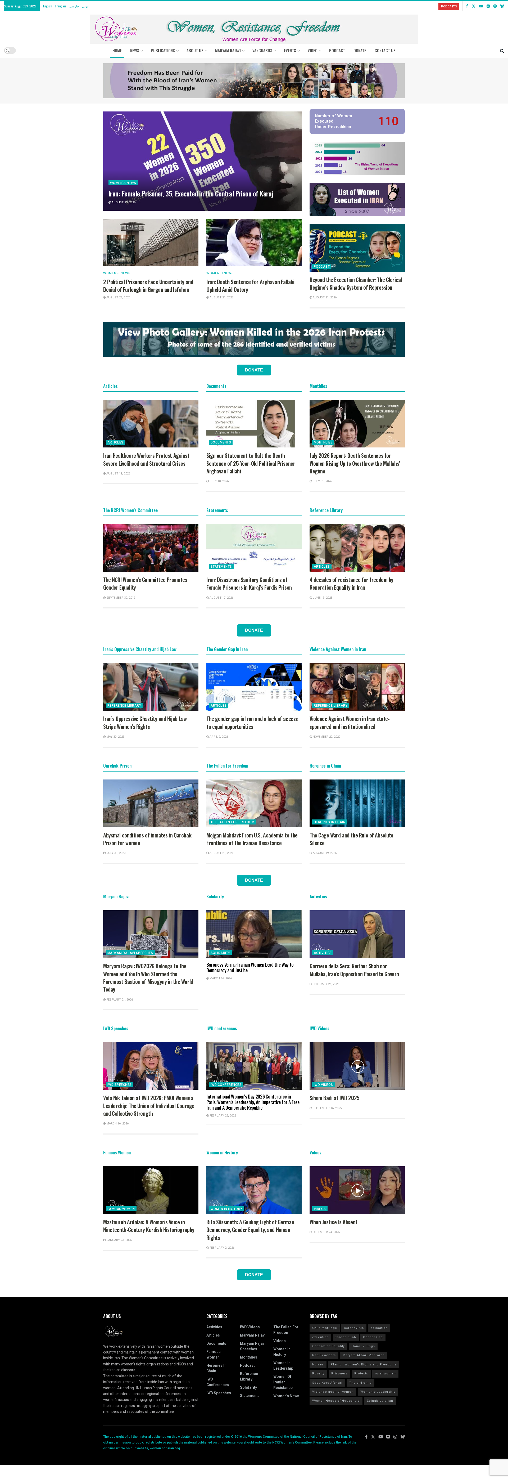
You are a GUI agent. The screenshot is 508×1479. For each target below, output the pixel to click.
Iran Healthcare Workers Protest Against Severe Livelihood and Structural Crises (146, 459)
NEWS (134, 50)
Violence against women (332, 1392)
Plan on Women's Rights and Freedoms (364, 1364)
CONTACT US (385, 50)
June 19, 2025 (322, 597)
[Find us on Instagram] (495, 6)
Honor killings (363, 1346)
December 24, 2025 (326, 1232)
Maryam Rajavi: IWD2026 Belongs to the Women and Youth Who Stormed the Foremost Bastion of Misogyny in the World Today (148, 977)
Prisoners (339, 1373)
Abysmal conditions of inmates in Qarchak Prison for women (147, 839)
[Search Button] (502, 50)
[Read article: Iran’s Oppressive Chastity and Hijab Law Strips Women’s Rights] (150, 687)
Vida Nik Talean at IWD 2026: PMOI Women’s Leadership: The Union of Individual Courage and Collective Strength (148, 1105)
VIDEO (313, 50)
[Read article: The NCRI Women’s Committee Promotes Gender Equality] (150, 548)
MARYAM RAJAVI (228, 50)
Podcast (322, 266)
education (379, 1328)
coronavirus (354, 1328)
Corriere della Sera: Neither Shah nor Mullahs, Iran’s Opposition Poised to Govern (354, 970)
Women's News (123, 183)
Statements (221, 566)
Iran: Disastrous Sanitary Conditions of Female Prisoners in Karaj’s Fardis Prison (249, 583)
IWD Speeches (119, 1084)
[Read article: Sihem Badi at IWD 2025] (357, 1066)
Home (117, 50)
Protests (361, 1373)
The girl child (360, 1383)
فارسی (74, 6)
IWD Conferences (226, 1084)
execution (320, 1337)
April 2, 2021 (218, 736)
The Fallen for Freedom (233, 822)
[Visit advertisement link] (254, 80)
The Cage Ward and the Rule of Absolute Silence (351, 839)
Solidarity (220, 953)
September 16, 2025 (327, 1108)
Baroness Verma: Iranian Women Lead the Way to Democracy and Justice (250, 967)
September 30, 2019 (120, 597)
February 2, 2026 (221, 1247)
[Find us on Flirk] (488, 6)
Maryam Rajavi (253, 1335)
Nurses (318, 1364)
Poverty (318, 1373)
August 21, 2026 (221, 297)
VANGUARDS (262, 50)
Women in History (226, 1209)
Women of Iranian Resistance (283, 1382)
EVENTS (290, 50)
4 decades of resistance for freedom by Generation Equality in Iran (351, 583)
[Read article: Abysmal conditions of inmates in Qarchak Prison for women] (150, 803)
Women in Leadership (283, 1365)
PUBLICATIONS (163, 50)
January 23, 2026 (119, 1240)
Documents (221, 442)
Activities (323, 953)
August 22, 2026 (118, 297)
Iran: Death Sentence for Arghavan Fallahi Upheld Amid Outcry (250, 285)
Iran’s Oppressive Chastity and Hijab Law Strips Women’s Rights (145, 722)
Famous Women (121, 1209)
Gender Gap (373, 1337)
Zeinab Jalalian (380, 1401)
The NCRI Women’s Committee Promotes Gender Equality (145, 583)
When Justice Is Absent (333, 1222)
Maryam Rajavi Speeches (130, 953)
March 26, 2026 (220, 978)
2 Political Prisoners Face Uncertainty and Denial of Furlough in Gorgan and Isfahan (148, 285)
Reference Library (124, 705)
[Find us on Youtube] (481, 6)
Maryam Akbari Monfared (364, 1355)
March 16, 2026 (117, 1123)
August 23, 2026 (123, 202)
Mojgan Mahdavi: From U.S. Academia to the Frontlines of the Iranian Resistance (252, 839)
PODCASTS (449, 6)
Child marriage (324, 1328)
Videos (320, 1209)
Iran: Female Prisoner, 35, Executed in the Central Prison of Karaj (190, 193)
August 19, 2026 (118, 473)
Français (60, 6)
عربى (85, 6)
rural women (385, 1373)
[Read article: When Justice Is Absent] (357, 1190)
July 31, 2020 (115, 853)
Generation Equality (328, 1346)
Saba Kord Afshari (327, 1383)
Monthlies (323, 442)
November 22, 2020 (326, 736)
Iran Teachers (324, 1355)
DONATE (359, 50)
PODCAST (337, 50)
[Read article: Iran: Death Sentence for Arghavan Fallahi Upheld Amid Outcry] (254, 242)
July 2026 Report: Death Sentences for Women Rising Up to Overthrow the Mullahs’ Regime (355, 463)
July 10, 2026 (219, 481)
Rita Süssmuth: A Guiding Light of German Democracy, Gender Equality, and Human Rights (250, 1230)
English (47, 6)
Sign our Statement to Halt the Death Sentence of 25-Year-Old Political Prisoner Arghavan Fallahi (250, 463)
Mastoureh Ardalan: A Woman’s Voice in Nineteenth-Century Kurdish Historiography (148, 1226)
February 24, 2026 (325, 984)
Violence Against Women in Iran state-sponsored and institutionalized (349, 722)
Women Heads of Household (336, 1401)
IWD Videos (323, 1084)
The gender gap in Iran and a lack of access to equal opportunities (252, 722)
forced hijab (345, 1337)
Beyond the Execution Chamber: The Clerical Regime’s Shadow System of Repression (356, 283)
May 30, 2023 (115, 736)
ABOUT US (195, 50)
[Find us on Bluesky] (502, 6)
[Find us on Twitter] (473, 6)
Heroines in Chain (329, 822)
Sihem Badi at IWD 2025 (335, 1098)
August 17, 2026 (221, 597)
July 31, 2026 (322, 481)
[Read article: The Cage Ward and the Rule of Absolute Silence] (357, 803)
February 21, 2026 (119, 999)
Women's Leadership (378, 1392)
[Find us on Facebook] (467, 6)
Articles (115, 442)
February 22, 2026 (222, 1115)
